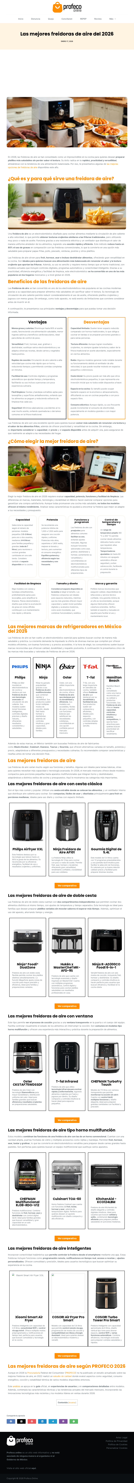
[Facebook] (11, 1421)
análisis (16, 1386)
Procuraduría (33, 1372)
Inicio (20, 19)
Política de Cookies (117, 1444)
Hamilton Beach (114, 679)
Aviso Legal (121, 1437)
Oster (67, 677)
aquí (33, 1468)
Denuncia (35, 19)
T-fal (90, 677)
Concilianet (67, 19)
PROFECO (71, 1372)
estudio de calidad (62, 1376)
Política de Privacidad (116, 1441)
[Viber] (63, 1421)
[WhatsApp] (73, 1421)
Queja (51, 19)
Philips (20, 677)
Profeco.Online (31, 1478)
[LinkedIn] (42, 1421)
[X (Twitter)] (21, 1421)
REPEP (83, 19)
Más (111, 19)
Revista (98, 19)
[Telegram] (53, 1421)
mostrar (72, 1403)
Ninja (43, 677)
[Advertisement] (67, 69)
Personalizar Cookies (116, 1448)
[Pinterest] (32, 1421)
